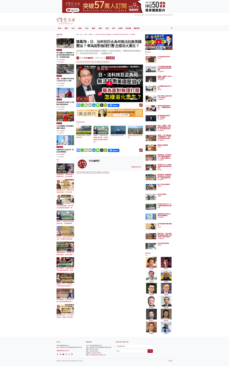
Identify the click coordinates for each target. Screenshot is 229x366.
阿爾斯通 (99, 62)
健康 (93, 28)
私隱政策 (170, 360)
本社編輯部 (88, 58)
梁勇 (159, 207)
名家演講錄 (59, 147)
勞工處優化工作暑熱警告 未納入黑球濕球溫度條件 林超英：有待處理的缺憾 (65, 55)
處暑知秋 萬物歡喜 (163, 145)
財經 (79, 28)
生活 (86, 28)
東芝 (93, 62)
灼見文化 (59, 123)
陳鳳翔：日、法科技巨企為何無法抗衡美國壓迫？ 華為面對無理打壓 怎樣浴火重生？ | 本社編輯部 (112, 34)
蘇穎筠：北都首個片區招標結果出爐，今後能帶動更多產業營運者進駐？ (100, 138)
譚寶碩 (159, 89)
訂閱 (150, 351)
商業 (100, 28)
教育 (66, 28)
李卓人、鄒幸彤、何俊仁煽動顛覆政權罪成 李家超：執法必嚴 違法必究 (164, 127)
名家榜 (120, 28)
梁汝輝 (159, 169)
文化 (73, 28)
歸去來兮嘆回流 (162, 194)
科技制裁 (105, 62)
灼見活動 (128, 28)
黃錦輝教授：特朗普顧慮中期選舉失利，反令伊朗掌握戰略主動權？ (65, 176)
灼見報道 (59, 75)
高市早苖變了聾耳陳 (163, 243)
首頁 (77, 34)
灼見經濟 (110, 58)
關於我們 (137, 28)
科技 (107, 28)
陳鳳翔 (88, 62)
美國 (83, 62)
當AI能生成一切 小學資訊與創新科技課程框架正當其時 (165, 166)
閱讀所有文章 (136, 167)
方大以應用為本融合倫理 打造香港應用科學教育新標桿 (165, 68)
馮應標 (159, 196)
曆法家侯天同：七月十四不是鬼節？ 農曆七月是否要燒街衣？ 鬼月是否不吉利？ (65, 317)
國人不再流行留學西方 (164, 184)
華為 (78, 62)
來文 (159, 109)
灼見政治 (59, 50)
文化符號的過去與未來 (164, 56)
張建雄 (159, 186)
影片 (113, 28)
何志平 (159, 58)
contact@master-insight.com (97, 355)
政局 (59, 28)
